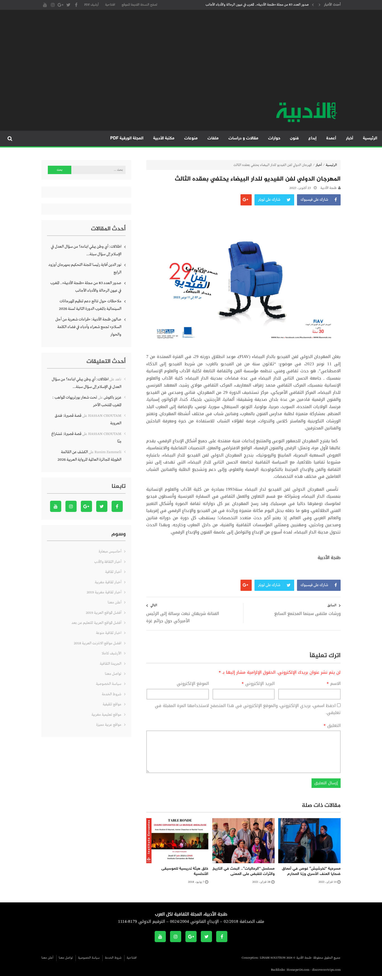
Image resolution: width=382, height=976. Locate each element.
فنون (294, 138)
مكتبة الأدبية (164, 138)
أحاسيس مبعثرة (110, 551)
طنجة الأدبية (328, 188)
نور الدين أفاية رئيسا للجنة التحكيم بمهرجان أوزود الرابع (84, 268)
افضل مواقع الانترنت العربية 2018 (97, 643)
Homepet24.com (298, 970)
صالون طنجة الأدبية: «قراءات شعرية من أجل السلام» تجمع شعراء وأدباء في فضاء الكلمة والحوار (88, 327)
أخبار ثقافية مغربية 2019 (104, 592)
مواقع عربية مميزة (108, 724)
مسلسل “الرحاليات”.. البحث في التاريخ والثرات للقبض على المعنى (244, 871)
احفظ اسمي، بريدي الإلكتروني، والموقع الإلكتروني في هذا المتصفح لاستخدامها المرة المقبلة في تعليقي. (248, 709)
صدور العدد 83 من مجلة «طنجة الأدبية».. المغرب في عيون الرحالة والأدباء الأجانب (257, 5)
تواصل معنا (113, 673)
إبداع (312, 138)
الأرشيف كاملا (111, 653)
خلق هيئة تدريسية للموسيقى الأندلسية (184, 871)
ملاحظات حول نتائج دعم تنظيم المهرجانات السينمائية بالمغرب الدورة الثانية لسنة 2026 (90, 305)
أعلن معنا (114, 602)
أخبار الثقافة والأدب (107, 562)
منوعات (191, 138)
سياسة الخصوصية (108, 684)
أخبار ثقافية (113, 572)
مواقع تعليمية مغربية (106, 714)
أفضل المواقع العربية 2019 (103, 612)
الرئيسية (370, 138)
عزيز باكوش (112, 397)
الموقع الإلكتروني (193, 683)
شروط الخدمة (111, 694)
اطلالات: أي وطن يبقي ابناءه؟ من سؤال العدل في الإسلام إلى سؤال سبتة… (86, 250)
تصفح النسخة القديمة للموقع (139, 5)
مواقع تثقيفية (112, 704)
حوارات (274, 138)
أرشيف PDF (91, 5)
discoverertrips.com (326, 970)
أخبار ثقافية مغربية (108, 582)
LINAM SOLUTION (273, 958)
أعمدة (331, 138)
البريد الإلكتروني (258, 683)
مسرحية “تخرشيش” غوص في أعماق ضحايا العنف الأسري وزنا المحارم (311, 871)
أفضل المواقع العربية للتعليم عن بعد (96, 623)
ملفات (213, 138)
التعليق (332, 725)
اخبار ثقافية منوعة (108, 633)
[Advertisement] (191, 59)
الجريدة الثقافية (110, 663)
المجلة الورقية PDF (126, 138)
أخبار (349, 138)
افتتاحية (110, 5)
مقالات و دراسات (243, 138)
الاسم (334, 683)
